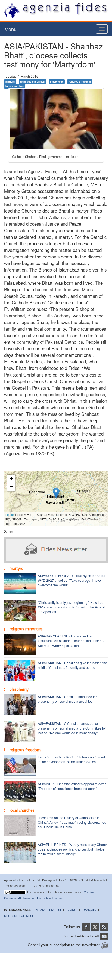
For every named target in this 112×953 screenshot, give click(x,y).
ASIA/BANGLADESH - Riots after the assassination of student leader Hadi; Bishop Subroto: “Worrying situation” (71, 641)
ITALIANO (40, 909)
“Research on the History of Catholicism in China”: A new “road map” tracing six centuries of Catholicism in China (72, 822)
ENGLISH (55, 909)
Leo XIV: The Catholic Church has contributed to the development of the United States (71, 759)
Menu (10, 29)
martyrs (10, 81)
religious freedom (80, 81)
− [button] (11, 486)
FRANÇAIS (88, 909)
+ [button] (11, 478)
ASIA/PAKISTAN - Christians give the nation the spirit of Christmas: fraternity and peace (72, 665)
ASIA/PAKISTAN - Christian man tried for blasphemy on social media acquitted (67, 699)
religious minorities (32, 81)
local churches (14, 86)
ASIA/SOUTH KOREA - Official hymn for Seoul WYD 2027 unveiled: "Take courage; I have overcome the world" (71, 580)
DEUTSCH (11, 915)
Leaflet (9, 514)
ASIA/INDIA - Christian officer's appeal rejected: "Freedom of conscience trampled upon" (72, 786)
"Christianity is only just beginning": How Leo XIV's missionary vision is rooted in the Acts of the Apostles (71, 607)
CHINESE (27, 915)
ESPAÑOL (71, 909)
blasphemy (56, 81)
